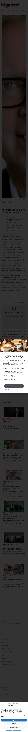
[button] (26, 704)
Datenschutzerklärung (17, 730)
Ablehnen (14, 723)
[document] (14, 366)
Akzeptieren (14, 720)
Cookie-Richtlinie (9, 730)
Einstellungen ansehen (14, 727)
